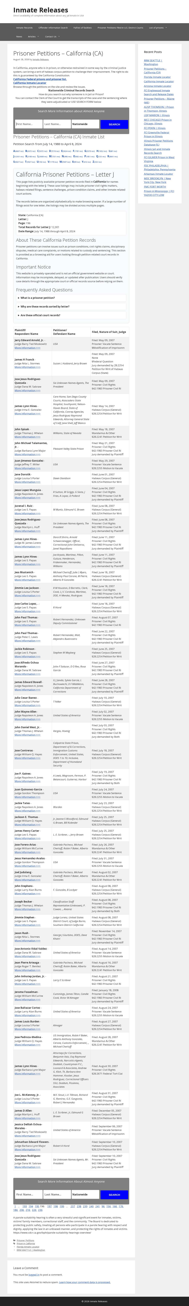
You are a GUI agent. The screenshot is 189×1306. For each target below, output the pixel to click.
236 (40, 1210)
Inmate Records (24, 27)
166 (115, 1206)
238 (79, 1206)
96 (103, 1206)
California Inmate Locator (159, 81)
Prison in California (26, 1243)
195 (37, 1206)
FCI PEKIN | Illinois (155, 128)
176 (121, 1206)
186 (15, 1210)
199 (62, 1206)
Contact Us (50, 36)
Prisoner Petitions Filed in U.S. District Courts (120, 27)
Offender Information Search (53, 27)
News (19, 36)
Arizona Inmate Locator (157, 86)
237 (73, 1206)
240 (91, 1206)
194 (31, 1206)
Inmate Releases (40, 9)
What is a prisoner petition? (38, 298)
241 (97, 1206)
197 (49, 1206)
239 (85, 1206)
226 (34, 1210)
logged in (33, 1274)
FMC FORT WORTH (155, 186)
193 (24, 1206)
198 (55, 1206)
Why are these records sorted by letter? (45, 306)
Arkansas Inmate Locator (158, 174)
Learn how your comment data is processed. (85, 1282)
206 (22, 1210)
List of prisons (156, 27)
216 (28, 1210)
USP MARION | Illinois (157, 115)
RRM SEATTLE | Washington (31, 1250)
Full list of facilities (83, 27)
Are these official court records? (40, 315)
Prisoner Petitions (25, 1240)
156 (108, 1206)
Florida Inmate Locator (28, 1246)
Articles (32, 36)
